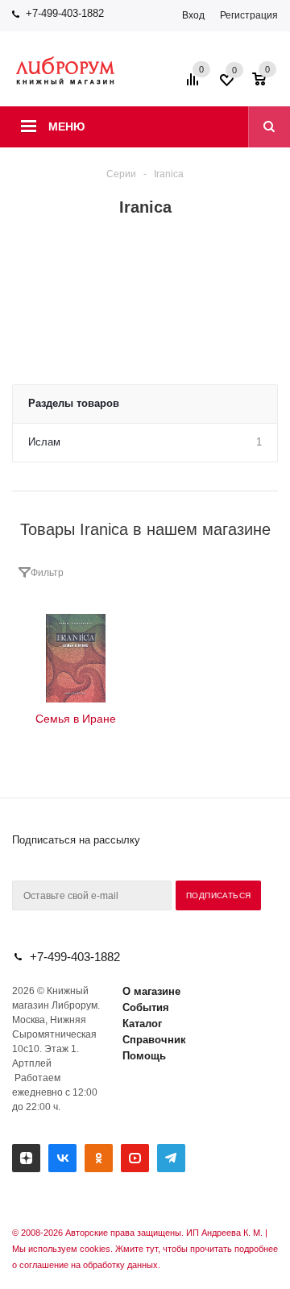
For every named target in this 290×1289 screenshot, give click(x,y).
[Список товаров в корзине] (267, 84)
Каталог (142, 1024)
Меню (66, 126)
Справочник (154, 1040)
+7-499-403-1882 (65, 13)
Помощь (144, 1056)
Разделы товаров (73, 403)
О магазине (151, 991)
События (145, 1007)
